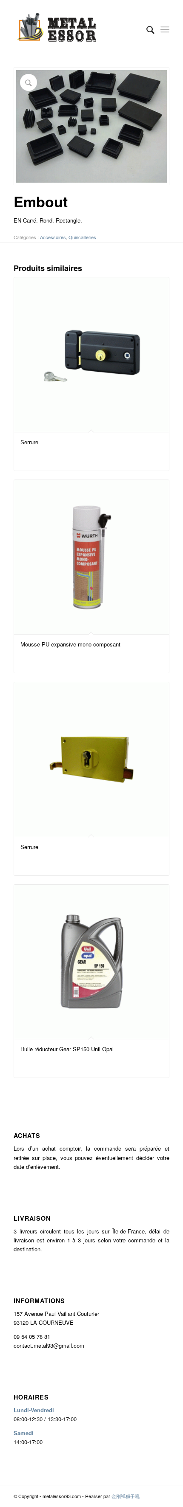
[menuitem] (146, 29)
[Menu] (164, 29)
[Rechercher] (146, 29)
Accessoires (53, 237)
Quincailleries (82, 237)
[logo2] (76, 29)
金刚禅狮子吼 (126, 1496)
